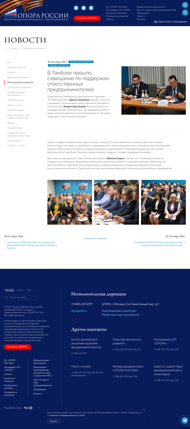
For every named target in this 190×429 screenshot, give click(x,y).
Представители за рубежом (120, 314)
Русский (9, 290)
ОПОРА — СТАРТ (16, 145)
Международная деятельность (151, 7)
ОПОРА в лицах (15, 100)
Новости (141, 16)
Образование (143, 13)
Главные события (16, 67)
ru (185, 12)
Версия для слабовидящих (172, 21)
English (20, 290)
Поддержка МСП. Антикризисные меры (18, 134)
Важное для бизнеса (18, 77)
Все (9, 62)
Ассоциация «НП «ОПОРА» (118, 10)
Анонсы (11, 72)
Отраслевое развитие (19, 87)
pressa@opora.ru (79, 375)
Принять (53, 421)
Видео (10, 123)
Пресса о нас (14, 105)
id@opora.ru (79, 311)
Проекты (110, 19)
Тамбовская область (59, 65)
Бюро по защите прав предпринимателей (156, 10)
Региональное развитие (117, 16)
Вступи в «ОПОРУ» (87, 18)
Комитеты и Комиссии (116, 13)
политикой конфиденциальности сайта (67, 415)
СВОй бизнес (14, 140)
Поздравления (15, 128)
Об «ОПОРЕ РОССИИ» (117, 7)
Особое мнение (15, 110)
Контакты (141, 19)
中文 (29, 290)
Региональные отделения (119, 311)
